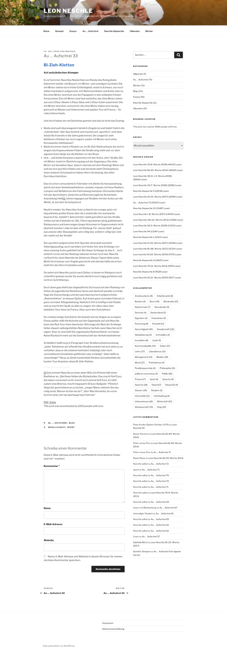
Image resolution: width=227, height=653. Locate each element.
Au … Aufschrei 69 (160, 502)
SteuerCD (171, 384)
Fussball (158, 323)
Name (47, 508)
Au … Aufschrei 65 (160, 519)
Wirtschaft (164, 401)
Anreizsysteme (144, 296)
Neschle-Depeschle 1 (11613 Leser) (150, 237)
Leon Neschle (68, 10)
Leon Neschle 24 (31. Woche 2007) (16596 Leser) (157, 196)
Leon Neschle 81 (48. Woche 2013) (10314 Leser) (157, 248)
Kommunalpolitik (145, 346)
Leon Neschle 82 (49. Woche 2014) (165, 458)
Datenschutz (142, 307)
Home (46, 31)
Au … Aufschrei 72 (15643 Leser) (149, 202)
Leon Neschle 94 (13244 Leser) (148, 231)
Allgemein (138, 74)
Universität (142, 396)
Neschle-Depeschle (114, 31)
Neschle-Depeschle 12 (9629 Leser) (150, 260)
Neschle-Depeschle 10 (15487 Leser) (151, 208)
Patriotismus (156, 362)
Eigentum (141, 318)
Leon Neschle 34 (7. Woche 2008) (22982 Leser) (157, 185)
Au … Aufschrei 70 (160, 475)
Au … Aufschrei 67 (168, 507)
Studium (156, 390)
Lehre (140, 351)
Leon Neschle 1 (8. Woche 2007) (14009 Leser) (156, 214)
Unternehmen (144, 401)
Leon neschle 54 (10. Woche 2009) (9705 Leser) (157, 254)
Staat (156, 384)
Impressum (108, 623)
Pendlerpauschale (145, 368)
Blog (72, 423)
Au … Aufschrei (90, 31)
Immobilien (163, 334)
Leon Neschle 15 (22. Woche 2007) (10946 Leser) (157, 243)
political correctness (146, 373)
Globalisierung (143, 334)
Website (49, 540)
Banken (140, 301)
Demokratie (161, 307)
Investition (141, 340)
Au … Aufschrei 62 (160, 525)
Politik (167, 373)
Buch (155, 301)
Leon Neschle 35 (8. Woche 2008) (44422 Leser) (157, 164)
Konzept (59, 31)
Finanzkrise (158, 318)
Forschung (141, 323)
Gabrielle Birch (140, 542)
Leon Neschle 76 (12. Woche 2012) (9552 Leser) (157, 266)
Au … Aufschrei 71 (162, 452)
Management (143, 357)
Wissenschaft (144, 407)
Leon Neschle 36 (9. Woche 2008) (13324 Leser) (157, 225)
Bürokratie (171, 301)
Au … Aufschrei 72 (160, 463)
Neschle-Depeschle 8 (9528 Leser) (150, 271)
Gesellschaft (57, 427)
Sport (71, 427)
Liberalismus (157, 351)
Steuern (141, 390)
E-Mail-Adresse (53, 524)
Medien (162, 357)
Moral (140, 362)
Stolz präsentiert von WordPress (59, 646)
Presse (140, 379)
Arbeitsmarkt (165, 296)
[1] (64, 198)
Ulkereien (135, 31)
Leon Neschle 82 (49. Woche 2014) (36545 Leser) (158, 170)
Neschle (70, 51)
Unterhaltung (162, 396)
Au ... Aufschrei (58, 423)
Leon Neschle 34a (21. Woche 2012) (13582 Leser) (158, 219)
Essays (73, 31)
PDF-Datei (50, 402)
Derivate (140, 312)
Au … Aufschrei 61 (165, 513)
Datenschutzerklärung (113, 629)
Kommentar (52, 466)
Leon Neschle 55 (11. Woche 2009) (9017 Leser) (157, 277)
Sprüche (141, 384)
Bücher (149, 31)
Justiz (156, 340)
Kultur (165, 346)
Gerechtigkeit (144, 329)
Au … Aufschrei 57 (151, 536)
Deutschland (158, 312)
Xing (161, 407)
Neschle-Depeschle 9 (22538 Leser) (151, 191)
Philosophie (167, 368)
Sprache (168, 379)
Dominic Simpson (141, 551)
